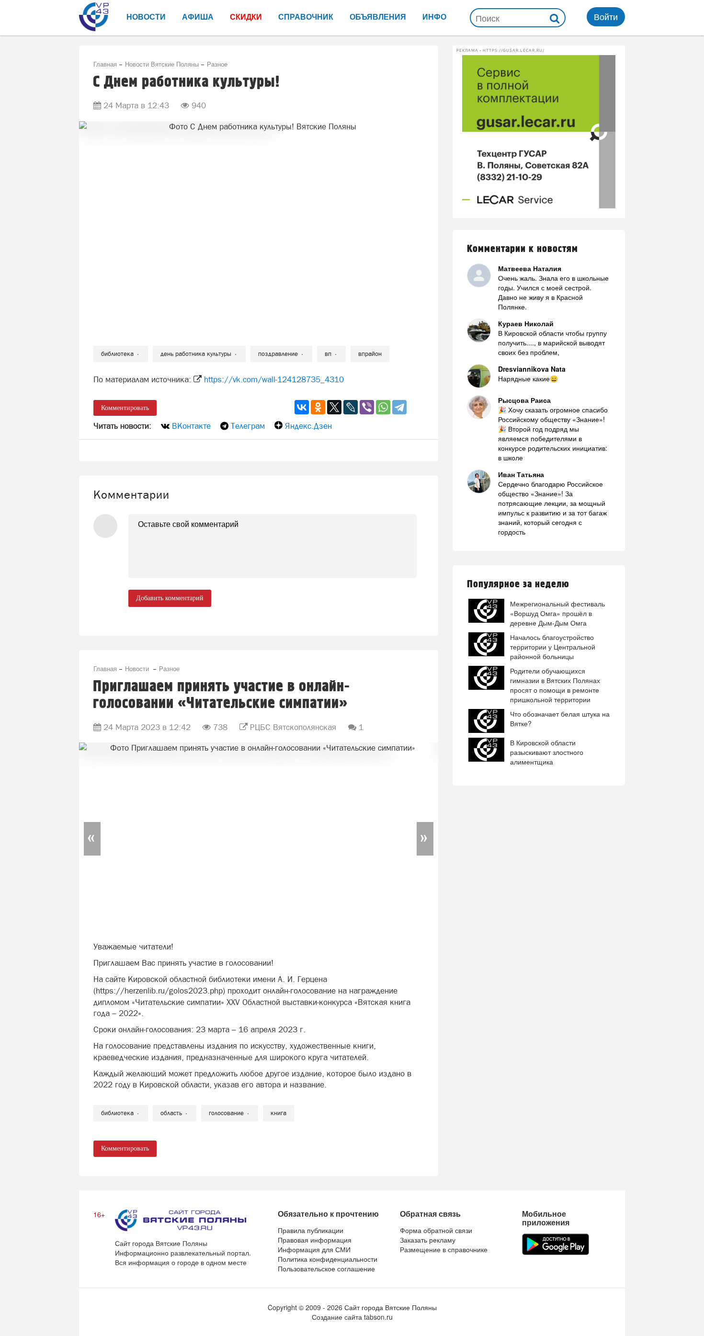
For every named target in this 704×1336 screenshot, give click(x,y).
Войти (606, 16)
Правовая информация (315, 1240)
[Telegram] (399, 407)
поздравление (278, 353)
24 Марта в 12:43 (136, 105)
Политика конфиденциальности (327, 1259)
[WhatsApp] (383, 407)
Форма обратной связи (436, 1230)
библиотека (117, 353)
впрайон (370, 353)
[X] (334, 407)
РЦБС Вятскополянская (293, 727)
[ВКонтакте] (302, 407)
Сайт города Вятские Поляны (390, 1307)
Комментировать (125, 407)
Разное (217, 64)
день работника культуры (195, 353)
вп (328, 353)
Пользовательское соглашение (326, 1268)
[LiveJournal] (350, 407)
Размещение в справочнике (444, 1249)
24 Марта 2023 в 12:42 (147, 727)
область (171, 1113)
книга (278, 1113)
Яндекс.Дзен (308, 426)
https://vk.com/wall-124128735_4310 (274, 379)
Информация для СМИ (314, 1249)
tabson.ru (378, 1317)
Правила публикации (310, 1230)
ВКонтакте (191, 426)
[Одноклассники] (318, 407)
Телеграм (248, 426)
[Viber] (367, 407)
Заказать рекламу (427, 1240)
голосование (226, 1113)
